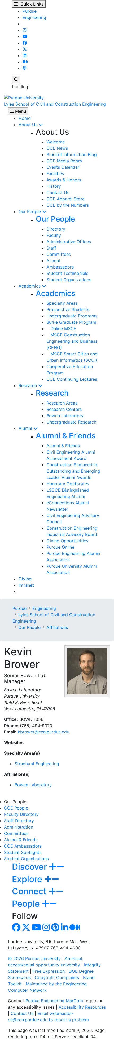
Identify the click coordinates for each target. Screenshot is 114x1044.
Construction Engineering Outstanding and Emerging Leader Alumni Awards (73, 471)
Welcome (55, 141)
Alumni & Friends (65, 435)
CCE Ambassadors (23, 846)
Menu (20, 111)
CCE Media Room (64, 160)
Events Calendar (62, 167)
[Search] (16, 79)
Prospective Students (67, 309)
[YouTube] (25, 36)
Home (24, 118)
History (53, 186)
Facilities (55, 173)
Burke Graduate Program (71, 322)
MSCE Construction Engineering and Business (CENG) (71, 341)
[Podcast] (24, 68)
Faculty (53, 235)
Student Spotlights (22, 852)
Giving (25, 578)
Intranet (26, 585)
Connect (30, 891)
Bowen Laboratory (65, 415)
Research (28, 385)
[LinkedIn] (24, 55)
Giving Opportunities (67, 540)
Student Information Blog (71, 154)
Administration (18, 827)
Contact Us (57, 192)
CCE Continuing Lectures (71, 379)
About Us (29, 124)
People (27, 904)
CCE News (57, 148)
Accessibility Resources (82, 1007)
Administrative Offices (68, 241)
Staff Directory (19, 820)
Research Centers (64, 409)
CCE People (16, 808)
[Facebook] (25, 42)
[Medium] (25, 61)
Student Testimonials (67, 273)
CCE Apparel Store (65, 198)
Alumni (53, 260)
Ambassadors (60, 267)
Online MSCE (61, 328)
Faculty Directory (21, 814)
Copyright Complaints (57, 977)
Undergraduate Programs (71, 315)
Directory (55, 229)
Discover (30, 867)
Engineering (34, 17)
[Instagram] (24, 30)
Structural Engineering (37, 763)
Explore (28, 879)
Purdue (30, 11)
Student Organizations (68, 279)
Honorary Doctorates (67, 483)
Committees (58, 254)
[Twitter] (25, 49)
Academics (30, 286)
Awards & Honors (63, 179)
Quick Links (30, 4)
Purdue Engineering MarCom (54, 1000)
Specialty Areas (62, 303)
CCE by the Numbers (67, 205)
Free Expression (49, 971)
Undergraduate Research (71, 422)
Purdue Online (60, 547)
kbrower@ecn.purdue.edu (43, 732)
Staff (51, 248)
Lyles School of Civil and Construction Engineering (55, 104)
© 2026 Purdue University (34, 958)
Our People (30, 211)
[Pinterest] (55, 929)
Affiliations (57, 627)
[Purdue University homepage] (24, 97)
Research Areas (61, 403)
